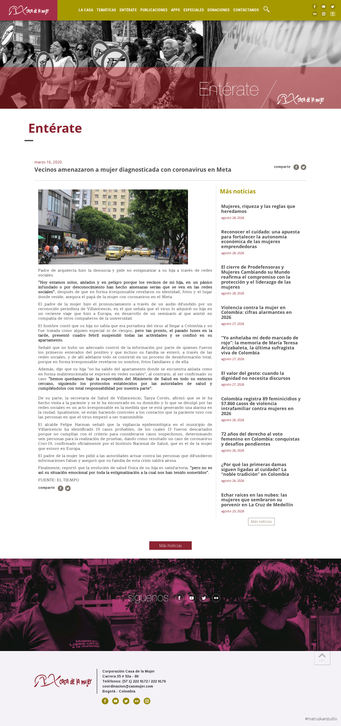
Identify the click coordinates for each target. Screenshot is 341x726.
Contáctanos (246, 10)
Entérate (128, 10)
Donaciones (218, 10)
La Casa (86, 10)
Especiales (193, 10)
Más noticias (261, 521)
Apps (175, 10)
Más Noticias (170, 545)
